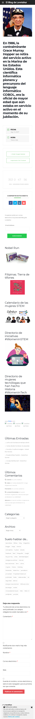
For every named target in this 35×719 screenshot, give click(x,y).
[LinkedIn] (19, 203)
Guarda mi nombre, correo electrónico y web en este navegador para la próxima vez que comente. (17, 683)
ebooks (22, 550)
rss (28, 577)
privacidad (9, 574)
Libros (22, 563)
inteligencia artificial (11, 560)
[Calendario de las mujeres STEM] (17, 322)
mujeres (8, 567)
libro (17, 563)
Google (27, 553)
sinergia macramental (12, 584)
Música (14, 567)
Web (21, 591)
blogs (13, 546)
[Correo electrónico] (24, 203)
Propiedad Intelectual (19, 574)
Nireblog (20, 567)
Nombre (6, 653)
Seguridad (8, 580)
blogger (8, 546)
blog (20, 543)
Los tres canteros (18, 489)
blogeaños (26, 543)
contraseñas (9, 550)
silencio (15, 580)
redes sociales (22, 577)
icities (15, 556)
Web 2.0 (26, 591)
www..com (10, 421)
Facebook (8, 553)
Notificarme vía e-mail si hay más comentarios (15, 646)
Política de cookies (14, 717)
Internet (21, 560)
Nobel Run (16, 570)
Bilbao (15, 543)
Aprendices (9, 543)
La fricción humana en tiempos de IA (17, 442)
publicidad (9, 577)
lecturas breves (10, 563)
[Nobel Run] (17, 264)
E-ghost (16, 550)
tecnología (9, 587)
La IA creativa (17, 479)
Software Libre (24, 584)
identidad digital (23, 556)
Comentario (8, 616)
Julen (8, 483)
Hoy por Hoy (9, 556)
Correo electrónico (10, 661)
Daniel (9, 479)
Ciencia (19, 546)
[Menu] (4, 2)
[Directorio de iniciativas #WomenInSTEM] (17, 366)
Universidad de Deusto (12, 591)
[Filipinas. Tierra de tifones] (17, 294)
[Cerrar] (31, 707)
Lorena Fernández (13, 492)
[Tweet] (15, 203)
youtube (15, 594)
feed (14, 553)
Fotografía (20, 553)
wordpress (8, 594)
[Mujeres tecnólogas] (17, 411)
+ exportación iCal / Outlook (18, 160)
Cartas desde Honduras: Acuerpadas (17, 446)
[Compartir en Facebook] (11, 203)
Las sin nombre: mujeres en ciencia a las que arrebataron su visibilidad (16, 494)
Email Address (9, 225)
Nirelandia (8, 570)
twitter (15, 587)
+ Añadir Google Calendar (18, 154)
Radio (15, 577)
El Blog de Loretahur (16, 2)
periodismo (24, 570)
